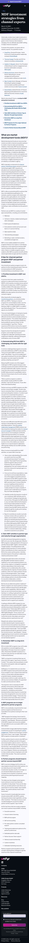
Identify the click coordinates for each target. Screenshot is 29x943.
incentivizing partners (7, 299)
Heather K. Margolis (9, 64)
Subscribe (14, 925)
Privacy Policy (5, 941)
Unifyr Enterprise (6, 890)
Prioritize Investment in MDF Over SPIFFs (15, 103)
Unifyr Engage (5, 892)
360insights (7, 69)
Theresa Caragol (8, 59)
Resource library (5, 905)
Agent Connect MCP (15, 1)
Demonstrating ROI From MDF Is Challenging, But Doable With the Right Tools (15, 108)
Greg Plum (7, 52)
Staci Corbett (8, 81)
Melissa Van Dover (9, 72)
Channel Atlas (5, 901)
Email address (7, 913)
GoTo (24, 78)
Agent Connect (5, 894)
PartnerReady (13, 56)
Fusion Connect (22, 87)
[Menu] (25, 6)
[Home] (7, 6)
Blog (4, 11)
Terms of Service (15, 941)
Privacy (12, 933)
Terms (16, 933)
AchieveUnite (19, 61)
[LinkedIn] (2, 862)
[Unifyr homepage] (5, 858)
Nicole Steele (8, 90)
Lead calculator (5, 903)
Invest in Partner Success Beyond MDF (15, 128)
